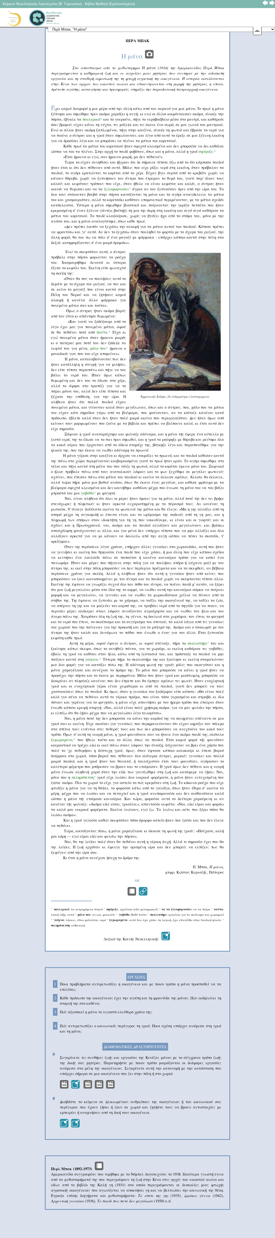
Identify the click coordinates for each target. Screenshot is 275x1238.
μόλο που (98, 348)
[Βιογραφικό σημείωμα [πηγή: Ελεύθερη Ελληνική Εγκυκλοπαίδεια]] (99, 1168)
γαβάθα (87, 493)
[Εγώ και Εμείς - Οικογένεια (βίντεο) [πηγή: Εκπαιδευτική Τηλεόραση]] (75, 1087)
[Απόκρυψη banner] (257, 31)
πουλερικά (91, 119)
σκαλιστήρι (197, 643)
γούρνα (91, 659)
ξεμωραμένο (61, 739)
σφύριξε (206, 151)
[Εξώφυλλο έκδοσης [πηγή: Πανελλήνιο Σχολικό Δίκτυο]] (149, 56)
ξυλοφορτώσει (116, 188)
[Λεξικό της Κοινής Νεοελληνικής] (165, 938)
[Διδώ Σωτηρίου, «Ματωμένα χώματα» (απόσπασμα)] (132, 894)
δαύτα (102, 332)
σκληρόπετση (84, 777)
